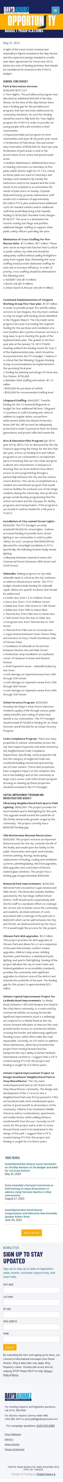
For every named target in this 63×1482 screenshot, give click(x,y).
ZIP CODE (7, 1309)
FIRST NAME (8, 1284)
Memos (9, 1439)
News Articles (12, 1444)
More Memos (31, 1232)
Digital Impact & (46, 1474)
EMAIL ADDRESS (10, 1321)
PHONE (6, 1333)
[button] (56, 11)
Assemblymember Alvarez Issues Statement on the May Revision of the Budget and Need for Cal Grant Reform (31, 1167)
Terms (15, 1375)
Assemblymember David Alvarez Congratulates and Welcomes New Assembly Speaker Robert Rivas (31, 1213)
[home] (20, 10)
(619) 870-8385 (45, 1425)
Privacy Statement (15, 1449)
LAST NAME (8, 1296)
